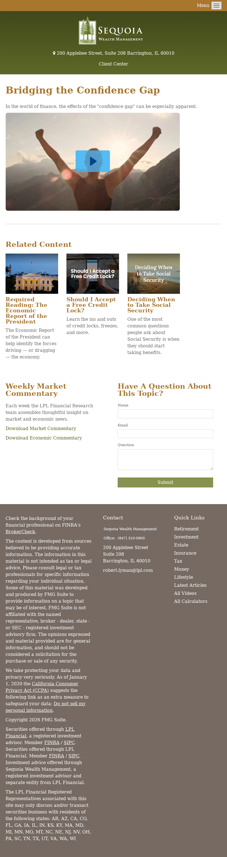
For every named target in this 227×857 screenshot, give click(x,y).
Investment (186, 537)
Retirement (186, 529)
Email (123, 425)
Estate (181, 545)
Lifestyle (183, 577)
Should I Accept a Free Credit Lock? (91, 305)
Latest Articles (190, 585)
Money (181, 569)
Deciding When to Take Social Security (151, 305)
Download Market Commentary (41, 428)
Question (126, 445)
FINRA (52, 742)
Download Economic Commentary (44, 438)
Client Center (113, 64)
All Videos (185, 593)
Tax (178, 561)
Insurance (185, 553)
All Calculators (190, 601)
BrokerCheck (20, 531)
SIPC (69, 742)
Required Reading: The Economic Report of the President (26, 310)
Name (123, 405)
